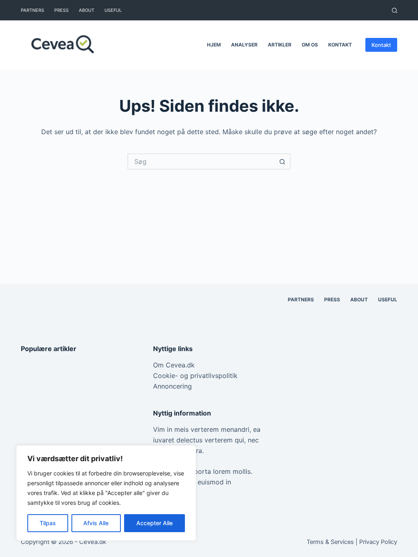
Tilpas (48, 522)
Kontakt (340, 45)
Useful (113, 10)
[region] (106, 493)
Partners (32, 10)
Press (61, 10)
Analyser (244, 45)
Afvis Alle (96, 522)
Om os (310, 45)
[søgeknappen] (282, 161)
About (86, 10)
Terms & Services (330, 542)
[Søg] (394, 10)
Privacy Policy (378, 542)
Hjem (214, 45)
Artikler (279, 45)
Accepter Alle (154, 522)
